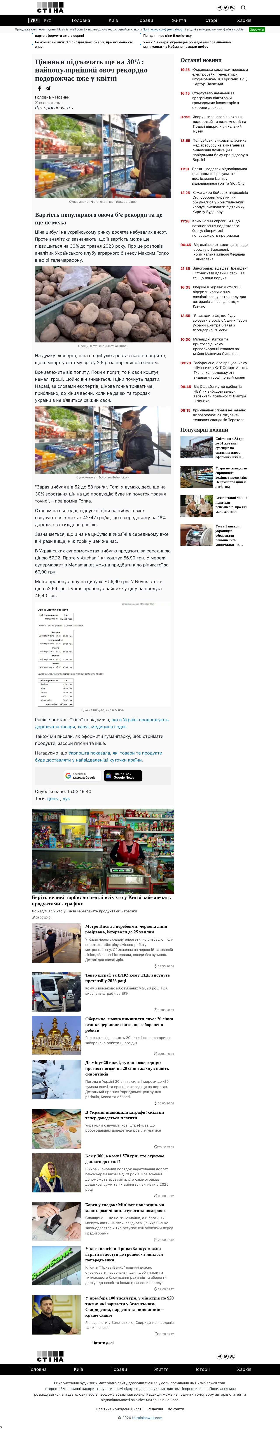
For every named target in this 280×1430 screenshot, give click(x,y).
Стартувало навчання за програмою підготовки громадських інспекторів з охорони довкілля (215, 100)
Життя (179, 20)
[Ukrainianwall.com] (50, 7)
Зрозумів (257, 29)
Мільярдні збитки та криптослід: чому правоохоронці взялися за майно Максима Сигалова (216, 346)
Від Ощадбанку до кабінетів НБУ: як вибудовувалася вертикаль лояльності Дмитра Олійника (220, 393)
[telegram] (219, 7)
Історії (212, 20)
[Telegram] (48, 88)
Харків (244, 20)
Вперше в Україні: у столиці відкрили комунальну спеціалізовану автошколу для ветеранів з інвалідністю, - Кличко (219, 297)
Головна (81, 20)
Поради (144, 20)
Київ (113, 20)
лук (66, 798)
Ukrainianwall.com (147, 1418)
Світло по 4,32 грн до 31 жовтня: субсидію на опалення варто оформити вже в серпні (81, 33)
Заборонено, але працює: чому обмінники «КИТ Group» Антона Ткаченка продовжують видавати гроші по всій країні (221, 370)
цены (53, 798)
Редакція (155, 1409)
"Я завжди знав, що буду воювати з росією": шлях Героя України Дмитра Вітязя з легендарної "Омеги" (220, 322)
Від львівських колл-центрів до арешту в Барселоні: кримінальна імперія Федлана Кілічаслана (221, 251)
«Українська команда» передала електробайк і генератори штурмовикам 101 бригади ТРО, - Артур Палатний (220, 76)
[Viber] (56, 88)
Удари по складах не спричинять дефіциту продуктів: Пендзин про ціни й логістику (188, 33)
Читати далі (103, 1342)
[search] (243, 8)
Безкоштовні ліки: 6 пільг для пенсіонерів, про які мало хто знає (84, 44)
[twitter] (225, 7)
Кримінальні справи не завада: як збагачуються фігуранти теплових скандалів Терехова (219, 415)
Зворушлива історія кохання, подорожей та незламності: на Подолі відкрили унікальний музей (219, 124)
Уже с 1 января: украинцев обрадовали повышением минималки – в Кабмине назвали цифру (187, 44)
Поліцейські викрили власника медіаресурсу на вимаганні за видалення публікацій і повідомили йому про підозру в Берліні (220, 150)
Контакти (176, 1409)
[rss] (232, 7)
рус (47, 20)
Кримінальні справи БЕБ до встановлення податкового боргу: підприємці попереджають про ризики (216, 228)
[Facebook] (39, 88)
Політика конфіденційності (119, 1409)
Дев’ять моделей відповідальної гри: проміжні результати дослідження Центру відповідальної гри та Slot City (219, 176)
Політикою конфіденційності (163, 29)
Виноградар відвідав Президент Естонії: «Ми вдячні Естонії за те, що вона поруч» (220, 273)
